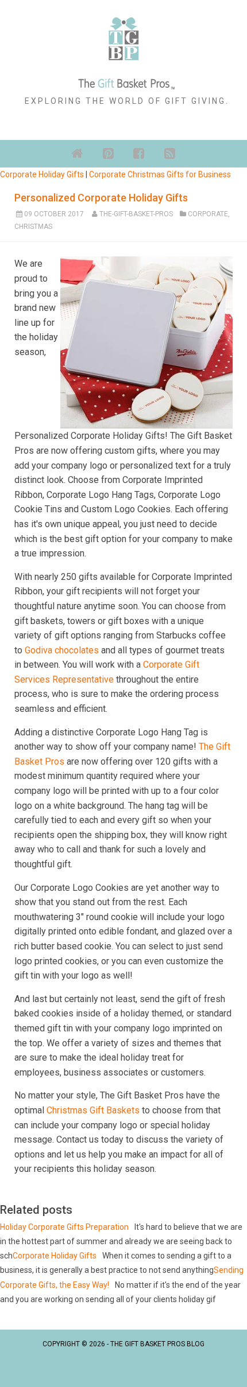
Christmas (33, 227)
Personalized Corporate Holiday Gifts (101, 198)
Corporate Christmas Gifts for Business (160, 174)
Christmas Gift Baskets (93, 1110)
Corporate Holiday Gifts (42, 174)
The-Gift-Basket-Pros (136, 214)
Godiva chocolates (62, 650)
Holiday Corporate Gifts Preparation (64, 1227)
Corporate (208, 214)
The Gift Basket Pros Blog (157, 1344)
